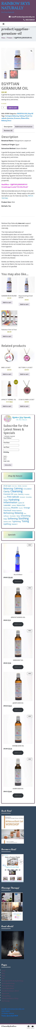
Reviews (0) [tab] (8, 131)
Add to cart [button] (7, 302)
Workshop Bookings (8, 983)
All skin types (7, 486)
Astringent (8, 116)
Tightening (16, 521)
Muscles (14, 507)
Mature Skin (25, 118)
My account (5, 993)
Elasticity (21, 494)
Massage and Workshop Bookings (12, 981)
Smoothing (25, 516)
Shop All (30, 114)
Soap (5, 519)
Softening (13, 518)
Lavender (7, 505)
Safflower (6, 516)
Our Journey (5, 1001)
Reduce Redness (17, 510)
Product (9, 38)
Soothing (23, 518)
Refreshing (9, 513)
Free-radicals (13, 497)
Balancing (15, 116)
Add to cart (13, 108)
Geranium (10, 118)
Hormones (17, 118)
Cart (3, 978)
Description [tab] (8, 127)
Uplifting (7, 524)
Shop (3, 976)
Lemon (14, 505)
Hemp (6, 500)
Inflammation (10, 502)
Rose (25, 513)
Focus (5, 497)
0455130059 (30, 20)
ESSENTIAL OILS (22, 114)
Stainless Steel (7, 521)
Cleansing (16, 491)
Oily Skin (21, 508)
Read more (18, 581)
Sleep (18, 516)
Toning (25, 521)
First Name (7, 442)
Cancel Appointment (8, 988)
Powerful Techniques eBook (10, 991)
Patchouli (7, 510)
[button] (31, 51)
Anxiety (19, 486)
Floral (27, 116)
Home (3, 38)
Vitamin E (14, 524)
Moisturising (7, 508)
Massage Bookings (8, 986)
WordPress (13, 1026)
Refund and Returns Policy (10, 998)
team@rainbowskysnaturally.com (23, 17)
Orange (27, 507)
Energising (26, 494)
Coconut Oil (8, 494)
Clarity (7, 491)
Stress (9, 121)
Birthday (6, 452)
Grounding (28, 497)
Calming (21, 116)
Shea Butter (13, 516)
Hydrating (13, 499)
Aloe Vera (14, 486)
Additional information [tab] (23, 127)
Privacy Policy (6, 996)
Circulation (27, 489)
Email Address (8, 438)
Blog (3, 973)
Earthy (15, 494)
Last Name (6, 447)
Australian (24, 486)
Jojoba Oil (21, 503)
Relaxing (4, 121)
